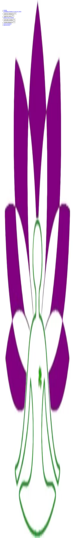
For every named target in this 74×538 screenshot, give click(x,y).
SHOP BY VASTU (8, 16)
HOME (5, 10)
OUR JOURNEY (7, 23)
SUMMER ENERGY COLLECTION (12, 11)
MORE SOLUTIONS (8, 17)
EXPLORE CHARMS (8, 20)
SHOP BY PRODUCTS (9, 13)
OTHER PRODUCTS (8, 22)
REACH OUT (6, 25)
